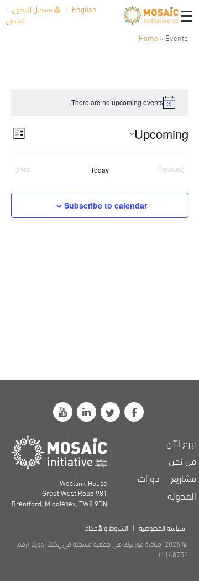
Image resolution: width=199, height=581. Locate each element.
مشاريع (183, 477)
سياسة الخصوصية (162, 527)
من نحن (182, 460)
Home (148, 37)
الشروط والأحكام (106, 527)
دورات (149, 477)
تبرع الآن (181, 442)
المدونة (181, 495)
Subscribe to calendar (105, 205)
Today (100, 169)
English (84, 8)
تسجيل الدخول (32, 8)
